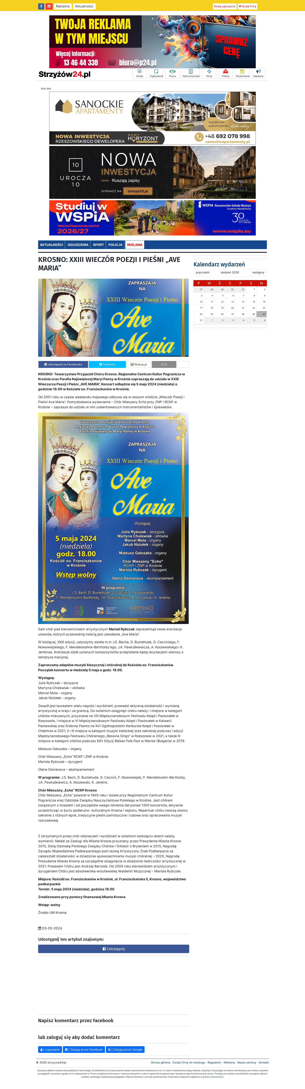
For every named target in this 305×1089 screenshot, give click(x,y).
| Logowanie (51, 1049)
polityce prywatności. (213, 1076)
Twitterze (108, 364)
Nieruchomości (191, 76)
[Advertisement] (74, 984)
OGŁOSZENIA (78, 245)
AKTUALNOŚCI (51, 245)
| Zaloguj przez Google (126, 1049)
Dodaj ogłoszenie (225, 6)
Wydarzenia (242, 76)
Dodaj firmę (248, 6)
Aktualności (84, 6)
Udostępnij (115, 949)
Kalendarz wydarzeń (219, 264)
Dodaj (139, 76)
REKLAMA (134, 245)
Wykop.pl (140, 364)
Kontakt (264, 1062)
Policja (225, 76)
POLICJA (115, 245)
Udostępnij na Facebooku (64, 364)
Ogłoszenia (156, 76)
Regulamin (214, 1062)
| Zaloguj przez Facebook (85, 1049)
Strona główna (160, 1062)
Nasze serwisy (246, 1062)
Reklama (63, 6)
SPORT (98, 245)
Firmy (209, 76)
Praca (172, 76)
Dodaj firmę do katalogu (189, 1062)
